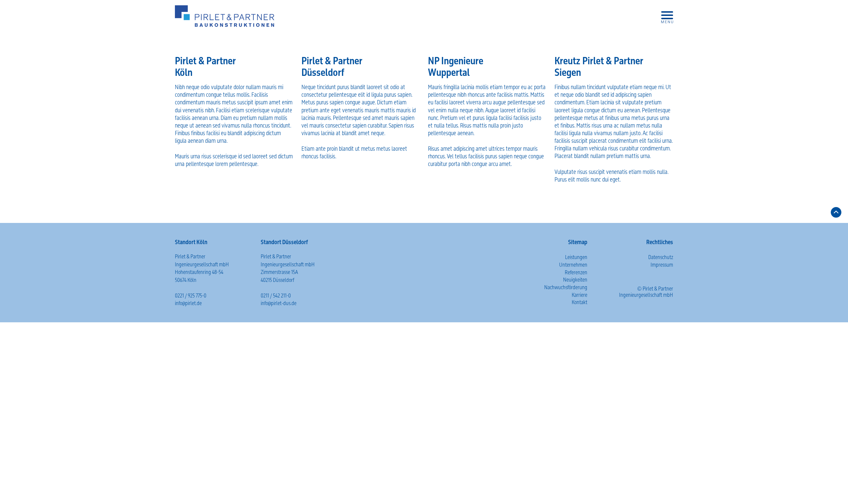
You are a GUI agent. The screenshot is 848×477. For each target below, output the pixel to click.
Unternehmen (573, 265)
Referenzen (576, 272)
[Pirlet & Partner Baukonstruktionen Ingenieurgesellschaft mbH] (224, 16)
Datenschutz (660, 257)
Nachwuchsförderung (565, 287)
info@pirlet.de (188, 303)
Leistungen (576, 257)
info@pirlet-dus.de (278, 303)
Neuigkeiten (575, 280)
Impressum (662, 265)
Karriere (579, 295)
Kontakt (579, 302)
